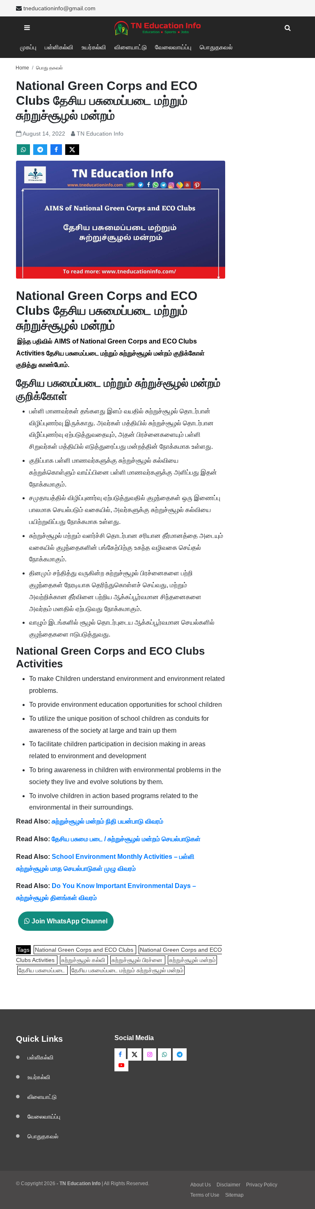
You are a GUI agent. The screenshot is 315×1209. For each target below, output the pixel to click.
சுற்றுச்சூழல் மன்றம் (192, 960)
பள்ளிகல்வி (59, 47)
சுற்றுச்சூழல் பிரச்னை (138, 960)
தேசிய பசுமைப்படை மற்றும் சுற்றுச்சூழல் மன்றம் (127, 970)
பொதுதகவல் (216, 47)
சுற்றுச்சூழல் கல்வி (84, 960)
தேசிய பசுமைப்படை (42, 970)
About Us (200, 1185)
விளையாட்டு (130, 47)
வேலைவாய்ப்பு (173, 47)
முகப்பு (28, 47)
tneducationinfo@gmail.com (59, 8)
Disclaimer (228, 1185)
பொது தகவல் (49, 68)
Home (22, 68)
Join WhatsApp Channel (68, 921)
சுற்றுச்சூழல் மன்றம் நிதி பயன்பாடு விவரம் (107, 821)
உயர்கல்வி (94, 47)
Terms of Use (204, 1195)
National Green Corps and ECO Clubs (85, 949)
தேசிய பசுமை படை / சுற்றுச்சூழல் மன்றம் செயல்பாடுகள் (125, 838)
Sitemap (234, 1195)
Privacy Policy (261, 1185)
